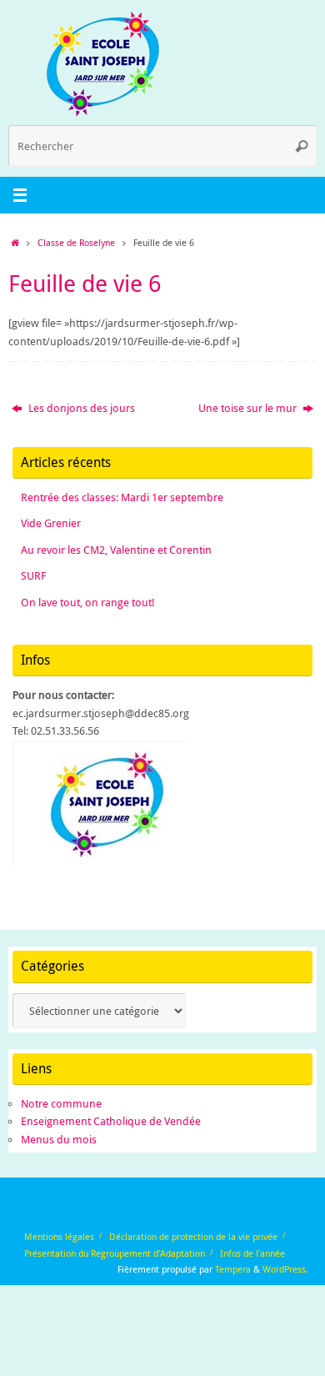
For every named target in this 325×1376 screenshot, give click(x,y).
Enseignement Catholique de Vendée (111, 1121)
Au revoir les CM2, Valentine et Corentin (116, 550)
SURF (33, 576)
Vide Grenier (51, 523)
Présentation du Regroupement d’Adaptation (114, 1253)
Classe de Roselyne (76, 242)
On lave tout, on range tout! (88, 602)
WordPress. (285, 1269)
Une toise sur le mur (248, 408)
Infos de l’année (252, 1253)
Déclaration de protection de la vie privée (193, 1236)
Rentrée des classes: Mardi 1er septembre (122, 497)
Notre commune (61, 1104)
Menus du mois (59, 1139)
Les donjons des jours (80, 408)
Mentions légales (59, 1236)
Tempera (233, 1269)
